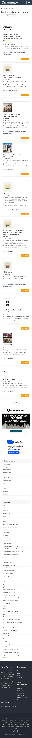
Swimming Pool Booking (8, 573)
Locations (19, 677)
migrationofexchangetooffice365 (11, 597)
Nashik (3, 726)
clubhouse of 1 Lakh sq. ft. (9, 625)
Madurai (16, 724)
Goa (16, 720)
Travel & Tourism (12, 52)
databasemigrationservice (9, 589)
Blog (18, 673)
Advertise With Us (22, 697)
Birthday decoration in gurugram (11, 652)
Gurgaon (21, 720)
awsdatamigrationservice (9, 592)
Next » (16, 402)
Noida (4, 519)
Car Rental (17, 324)
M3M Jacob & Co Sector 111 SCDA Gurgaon (13, 551)
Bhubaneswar (25, 716)
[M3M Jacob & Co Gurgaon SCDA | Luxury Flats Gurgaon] (7, 107)
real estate (5, 535)
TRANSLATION (6, 513)
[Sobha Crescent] (7, 265)
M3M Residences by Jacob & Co (10, 546)
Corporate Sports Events (9, 576)
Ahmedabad (6, 716)
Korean (4, 521)
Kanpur (16, 722)
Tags (18, 675)
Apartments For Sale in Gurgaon (10, 630)
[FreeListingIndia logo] (9, 2)
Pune (12, 726)
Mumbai (22, 724)
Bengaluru (5, 578)
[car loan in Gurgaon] (7, 372)
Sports (9, 210)
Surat (21, 726)
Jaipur (11, 722)
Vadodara (27, 726)
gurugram (5, 641)
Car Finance (11, 391)
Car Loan (5, 657)
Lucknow (4, 724)
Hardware (10, 251)
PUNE (4, 581)
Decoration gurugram (8, 647)
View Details (25, 58)
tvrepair (4, 529)
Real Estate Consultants (20, 131)
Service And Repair (12, 90)
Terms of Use (20, 693)
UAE (4, 584)
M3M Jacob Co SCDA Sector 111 (10, 554)
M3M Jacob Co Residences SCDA (10, 549)
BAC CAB (5, 638)
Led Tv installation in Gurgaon (10, 527)
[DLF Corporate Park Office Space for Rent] (7, 147)
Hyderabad (5, 587)
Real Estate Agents (7, 133)
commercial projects (7, 540)
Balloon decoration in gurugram (10, 649)
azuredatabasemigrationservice (10, 600)
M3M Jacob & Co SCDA (8, 543)
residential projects (7, 538)
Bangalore (12, 716)
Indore (6, 722)
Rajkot (17, 726)
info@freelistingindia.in (9, 706)
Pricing (19, 682)
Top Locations (21, 671)
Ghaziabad (11, 720)
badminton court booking (9, 565)
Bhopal (18, 716)
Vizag (15, 728)
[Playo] (7, 187)
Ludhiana (10, 724)
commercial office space (8, 557)
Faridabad (4, 720)
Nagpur (27, 724)
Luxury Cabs (6, 633)
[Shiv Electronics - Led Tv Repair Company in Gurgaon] (7, 68)
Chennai (12, 718)
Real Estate (10, 131)
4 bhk (4, 617)
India (4, 505)
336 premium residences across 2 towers (12, 622)
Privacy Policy (21, 695)
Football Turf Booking (8, 568)
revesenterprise (6, 603)
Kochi (20, 722)
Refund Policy (21, 700)
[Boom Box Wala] (7, 338)
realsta (4, 559)
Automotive (10, 324)
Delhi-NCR (25, 718)
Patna (8, 726)
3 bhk (4, 614)
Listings (6, 8)
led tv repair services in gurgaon (10, 524)
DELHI (4, 516)
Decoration (10, 358)
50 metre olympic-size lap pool (10, 627)
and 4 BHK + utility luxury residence (11, 619)
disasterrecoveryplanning (9, 595)
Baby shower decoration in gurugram (12, 655)
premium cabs (6, 636)
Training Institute (7, 54)
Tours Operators (21, 52)
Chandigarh (6, 718)
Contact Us (20, 691)
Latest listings (21, 680)
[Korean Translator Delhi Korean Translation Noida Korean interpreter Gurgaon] (7, 28)
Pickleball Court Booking (8, 570)
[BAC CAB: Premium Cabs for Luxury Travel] (7, 303)
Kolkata (25, 722)
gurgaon (5, 508)
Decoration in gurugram (8, 644)
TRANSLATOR (6, 510)
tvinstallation (6, 532)
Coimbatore (19, 718)
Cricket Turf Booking (7, 562)
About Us (19, 688)
